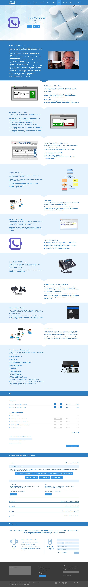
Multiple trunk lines (44, 477)
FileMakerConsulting (28, 2)
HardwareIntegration (35, 2)
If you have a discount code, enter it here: (20, 436)
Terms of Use (21, 582)
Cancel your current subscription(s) (15, 443)
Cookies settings (36, 582)
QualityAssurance (42, 2)
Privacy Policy (29, 582)
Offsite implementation (31, 477)
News (70, 2)
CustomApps (21, 2)
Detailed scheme (68, 473)
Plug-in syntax (19, 473)
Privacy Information (62, 552)
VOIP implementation (57, 477)
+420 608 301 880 (29, 540)
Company (11, 582)
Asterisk (20, 267)
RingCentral (12, 267)
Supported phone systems (55, 473)
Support (53, 2)
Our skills (65, 2)
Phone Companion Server (40, 473)
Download (13, 494)
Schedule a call (42, 576)
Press (15, 582)
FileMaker (28, 48)
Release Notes (28, 473)
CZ (74, 582)
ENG (81, 3)
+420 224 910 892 (43, 570)
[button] (49, 60)
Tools (59, 2)
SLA (48, 2)
